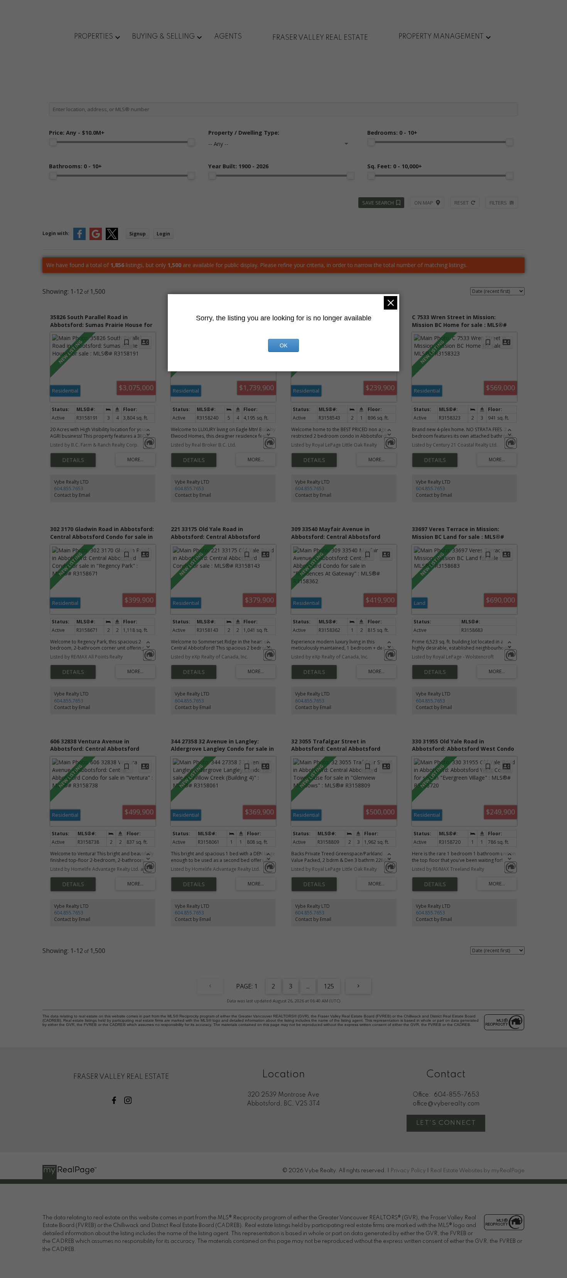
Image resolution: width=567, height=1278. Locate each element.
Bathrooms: (75, 166)
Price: (77, 132)
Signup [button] (137, 233)
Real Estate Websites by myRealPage (477, 1170)
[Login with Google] (95, 238)
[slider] (53, 142)
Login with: (55, 233)
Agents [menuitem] (228, 36)
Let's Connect (446, 1123)
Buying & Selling (163, 36)
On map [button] (423, 202)
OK (283, 345)
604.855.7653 (68, 488)
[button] (114, 1100)
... (308, 986)
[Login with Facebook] (79, 238)
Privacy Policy (408, 1170)
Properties (93, 36)
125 (329, 986)
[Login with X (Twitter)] (112, 238)
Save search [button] (378, 202)
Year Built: (238, 166)
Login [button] (163, 233)
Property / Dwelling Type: (243, 132)
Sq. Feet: (394, 166)
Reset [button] (461, 202)
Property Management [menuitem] (441, 36)
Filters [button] (498, 202)
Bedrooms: (392, 132)
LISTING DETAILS (73, 460)
